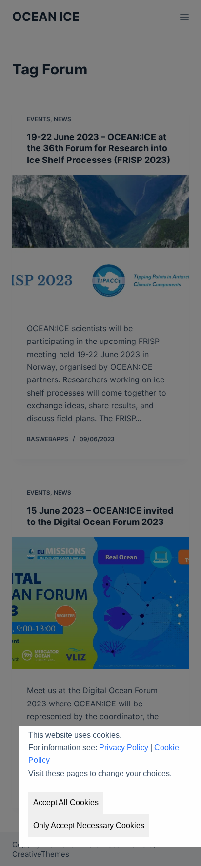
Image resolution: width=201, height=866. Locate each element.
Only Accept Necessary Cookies (88, 825)
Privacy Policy (123, 747)
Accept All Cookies (66, 802)
